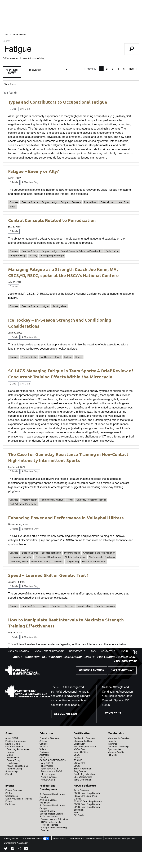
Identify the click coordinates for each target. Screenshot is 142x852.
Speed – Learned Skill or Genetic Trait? (48, 575)
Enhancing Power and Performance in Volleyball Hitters (66, 517)
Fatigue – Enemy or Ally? (33, 171)
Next (134, 68)
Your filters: (10, 84)
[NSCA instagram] (19, 849)
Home (5, 34)
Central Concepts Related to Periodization (52, 220)
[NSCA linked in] (26, 849)
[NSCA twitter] (5, 849)
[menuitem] (16, 657)
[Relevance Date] (47, 71)
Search (6, 40)
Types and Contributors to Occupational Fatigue (57, 102)
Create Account (122, 670)
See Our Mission (65, 714)
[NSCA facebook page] (12, 849)
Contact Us (113, 713)
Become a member (91, 670)
